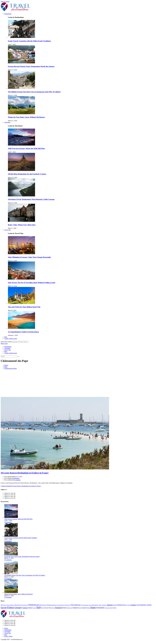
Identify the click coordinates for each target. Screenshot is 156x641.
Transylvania (107, 607)
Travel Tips (7, 350)
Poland (53, 607)
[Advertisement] (78, 383)
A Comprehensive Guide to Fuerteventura (23, 332)
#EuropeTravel (18, 605)
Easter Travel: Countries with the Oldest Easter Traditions (29, 41)
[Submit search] (18, 356)
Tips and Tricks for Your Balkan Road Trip (24, 307)
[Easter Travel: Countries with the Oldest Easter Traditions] (11, 536)
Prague (64, 607)
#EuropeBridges (10, 605)
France (10, 607)
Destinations (7, 346)
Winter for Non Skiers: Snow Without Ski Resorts (26, 117)
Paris (50, 607)
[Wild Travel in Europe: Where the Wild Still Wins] (11, 517)
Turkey (114, 607)
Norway (46, 607)
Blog (5, 351)
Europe (4, 607)
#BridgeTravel (4, 605)
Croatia (133, 605)
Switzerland (100, 607)
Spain (93, 607)
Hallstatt (30, 607)
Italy (38, 607)
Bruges (125, 605)
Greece (25, 607)
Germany (18, 607)
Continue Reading (21, 486)
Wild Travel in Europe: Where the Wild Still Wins (26, 148)
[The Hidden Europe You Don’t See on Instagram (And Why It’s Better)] (11, 573)
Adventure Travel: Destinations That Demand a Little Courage (31, 199)
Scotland (83, 607)
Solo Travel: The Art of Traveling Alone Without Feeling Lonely (31, 283)
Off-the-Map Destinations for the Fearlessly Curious (27, 174)
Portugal (58, 607)
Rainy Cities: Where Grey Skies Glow (22, 225)
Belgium (119, 605)
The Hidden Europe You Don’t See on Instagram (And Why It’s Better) (34, 92)
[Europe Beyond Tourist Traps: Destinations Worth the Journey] (11, 555)
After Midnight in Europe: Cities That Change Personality (29, 257)
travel (111, 607)
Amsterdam (104, 605)
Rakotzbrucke (69, 607)
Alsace (100, 605)
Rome (79, 607)
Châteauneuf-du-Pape (10, 368)
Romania (75, 607)
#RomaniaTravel (61, 605)
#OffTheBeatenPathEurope (52, 605)
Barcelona (115, 605)
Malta (43, 607)
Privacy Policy (8, 636)
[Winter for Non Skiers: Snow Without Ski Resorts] (11, 592)
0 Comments (16, 480)
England (149, 605)
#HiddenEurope (33, 605)
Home (6, 628)
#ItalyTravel (43, 605)
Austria (109, 605)
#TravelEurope (76, 605)
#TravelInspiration (85, 605)
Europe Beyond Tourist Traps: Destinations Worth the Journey (31, 66)
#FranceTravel (25, 605)
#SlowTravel (68, 605)
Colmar (128, 605)
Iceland (34, 607)
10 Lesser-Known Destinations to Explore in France (24, 473)
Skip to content (5, 1)
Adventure (7, 348)
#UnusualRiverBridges (93, 605)
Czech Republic (141, 605)
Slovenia (88, 607)
